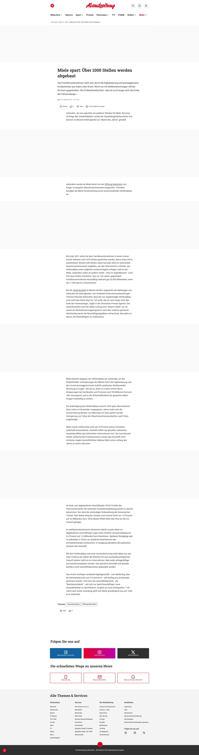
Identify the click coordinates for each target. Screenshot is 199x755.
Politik (121, 14)
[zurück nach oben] (100, 745)
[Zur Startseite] (100, 9)
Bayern (69, 14)
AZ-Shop (102, 728)
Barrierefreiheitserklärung (133, 716)
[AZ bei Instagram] (134, 733)
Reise (52, 735)
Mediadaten (103, 725)
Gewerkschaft (79, 290)
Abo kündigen (128, 719)
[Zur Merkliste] (139, 5)
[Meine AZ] (146, 5)
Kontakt (102, 722)
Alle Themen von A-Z (82, 707)
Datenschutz (128, 713)
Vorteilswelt (79, 725)
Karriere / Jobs (104, 710)
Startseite (54, 22)
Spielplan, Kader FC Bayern (84, 728)
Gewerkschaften (73, 604)
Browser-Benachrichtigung (83, 719)
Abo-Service (103, 716)
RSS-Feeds (78, 716)
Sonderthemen (104, 735)
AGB (125, 710)
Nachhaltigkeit (55, 738)
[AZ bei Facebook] (125, 733)
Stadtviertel (54, 710)
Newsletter (78, 710)
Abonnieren (103, 713)
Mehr (142, 14)
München (55, 14)
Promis (89, 14)
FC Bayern (53, 716)
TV (113, 14)
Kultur (130, 14)
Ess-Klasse (78, 722)
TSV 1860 (53, 719)
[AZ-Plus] (52, 6)
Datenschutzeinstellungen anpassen (136, 722)
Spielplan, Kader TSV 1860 (83, 731)
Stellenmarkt (79, 735)
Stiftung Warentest (113, 184)
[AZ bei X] (144, 733)
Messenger (78, 713)
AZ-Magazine (104, 731)
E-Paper (102, 719)
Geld (66, 22)
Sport (78, 14)
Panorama (101, 14)
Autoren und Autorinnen (107, 707)
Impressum (128, 707)
